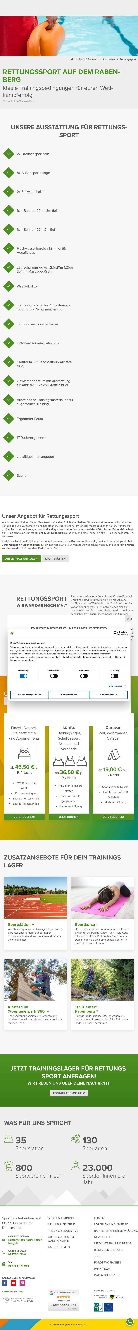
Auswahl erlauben (69, 695)
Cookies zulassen (108, 695)
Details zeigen (115, 686)
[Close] (128, 618)
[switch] (54, 676)
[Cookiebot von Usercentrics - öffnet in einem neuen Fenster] (116, 633)
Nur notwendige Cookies (29, 695)
